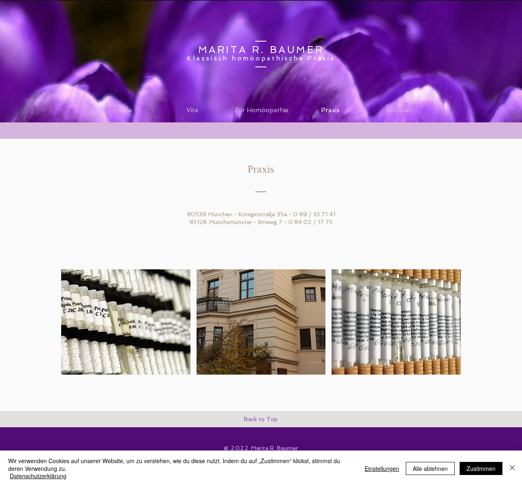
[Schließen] (512, 468)
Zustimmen (481, 468)
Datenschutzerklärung (38, 476)
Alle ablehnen (430, 468)
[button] (125, 322)
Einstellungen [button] (382, 468)
